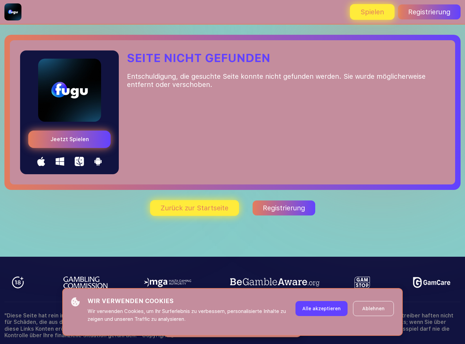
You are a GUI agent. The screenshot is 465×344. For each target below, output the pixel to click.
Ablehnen (373, 308)
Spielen (372, 12)
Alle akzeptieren (321, 308)
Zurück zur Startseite (194, 208)
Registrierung (429, 12)
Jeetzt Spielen (69, 139)
